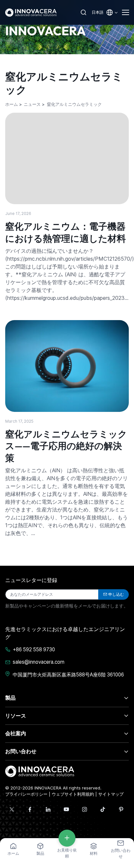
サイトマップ (111, 794)
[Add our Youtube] (66, 809)
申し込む (116, 594)
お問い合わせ (20, 751)
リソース (15, 715)
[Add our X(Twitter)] (11, 809)
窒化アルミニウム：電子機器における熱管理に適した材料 (65, 232)
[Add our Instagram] (84, 809)
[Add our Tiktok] (102, 809)
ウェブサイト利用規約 (73, 794)
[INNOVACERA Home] (39, 771)
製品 (10, 697)
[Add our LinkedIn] (48, 809)
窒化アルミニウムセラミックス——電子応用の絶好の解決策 (66, 445)
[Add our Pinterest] (120, 809)
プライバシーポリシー (26, 794)
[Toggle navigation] (125, 12)
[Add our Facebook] (29, 809)
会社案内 (15, 733)
